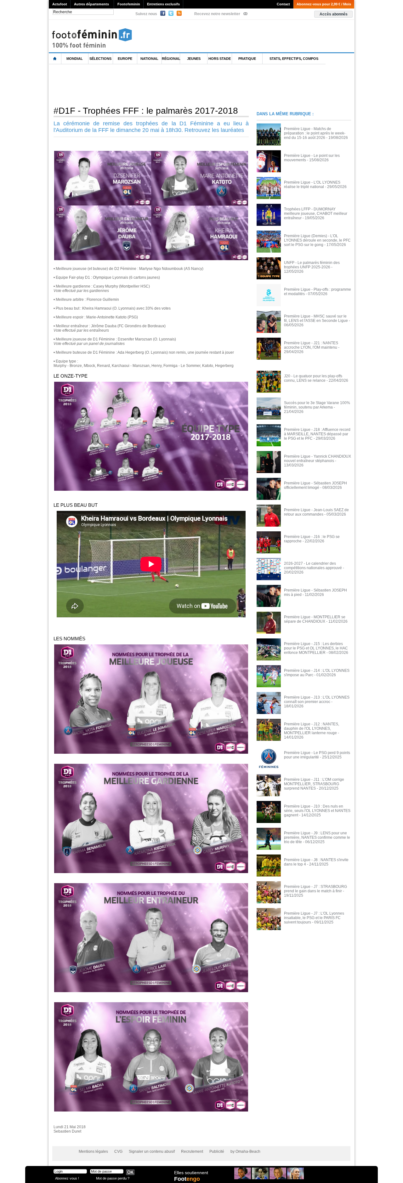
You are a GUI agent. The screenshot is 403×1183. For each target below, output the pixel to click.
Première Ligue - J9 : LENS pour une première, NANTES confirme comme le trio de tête (317, 837)
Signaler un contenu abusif (152, 1151)
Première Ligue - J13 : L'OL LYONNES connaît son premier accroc (316, 699)
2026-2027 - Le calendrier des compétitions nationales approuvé (313, 565)
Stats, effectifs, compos (294, 58)
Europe (125, 58)
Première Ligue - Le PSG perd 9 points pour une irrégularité (317, 755)
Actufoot (59, 4)
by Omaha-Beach (245, 1151)
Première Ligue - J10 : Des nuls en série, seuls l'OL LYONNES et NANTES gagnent (317, 810)
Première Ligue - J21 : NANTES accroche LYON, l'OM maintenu (311, 345)
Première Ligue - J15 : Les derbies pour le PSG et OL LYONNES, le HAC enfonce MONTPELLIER (316, 648)
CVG (118, 1151)
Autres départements (91, 4)
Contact (283, 4)
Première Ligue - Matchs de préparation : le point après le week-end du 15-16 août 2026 (314, 133)
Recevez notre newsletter (217, 14)
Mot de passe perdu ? (112, 1178)
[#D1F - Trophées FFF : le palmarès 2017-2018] (151, 153)
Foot (187, 1179)
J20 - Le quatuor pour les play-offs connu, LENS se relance (313, 378)
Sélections (100, 58)
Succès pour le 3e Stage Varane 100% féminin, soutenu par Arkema (317, 405)
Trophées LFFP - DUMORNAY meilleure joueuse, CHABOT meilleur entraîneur (315, 213)
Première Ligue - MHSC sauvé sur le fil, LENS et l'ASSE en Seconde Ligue (316, 318)
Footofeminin (128, 4)
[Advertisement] (163, 85)
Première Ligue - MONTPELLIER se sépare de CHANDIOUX (314, 619)
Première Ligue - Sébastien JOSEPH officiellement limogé (315, 485)
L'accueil (55, 58)
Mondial (74, 58)
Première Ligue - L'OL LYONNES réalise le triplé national (312, 184)
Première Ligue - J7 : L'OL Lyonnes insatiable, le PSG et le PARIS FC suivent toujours (314, 917)
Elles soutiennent (191, 1172)
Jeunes (194, 58)
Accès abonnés (334, 14)
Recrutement (192, 1151)
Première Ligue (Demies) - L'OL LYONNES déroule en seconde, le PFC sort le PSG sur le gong (317, 240)
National (149, 58)
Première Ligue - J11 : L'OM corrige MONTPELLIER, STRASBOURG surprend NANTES (314, 784)
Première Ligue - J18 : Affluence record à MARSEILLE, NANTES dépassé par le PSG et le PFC (317, 434)
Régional (171, 58)
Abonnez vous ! (67, 1178)
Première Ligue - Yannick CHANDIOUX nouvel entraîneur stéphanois (317, 458)
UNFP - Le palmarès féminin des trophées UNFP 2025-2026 (312, 264)
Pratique (247, 58)
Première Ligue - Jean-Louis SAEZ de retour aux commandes (316, 512)
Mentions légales (93, 1151)
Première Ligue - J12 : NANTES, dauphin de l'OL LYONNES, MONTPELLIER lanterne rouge (311, 728)
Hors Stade (219, 58)
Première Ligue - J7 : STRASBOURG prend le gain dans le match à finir (315, 888)
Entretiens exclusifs (163, 4)
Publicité (216, 1151)
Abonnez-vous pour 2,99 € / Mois (324, 4)
